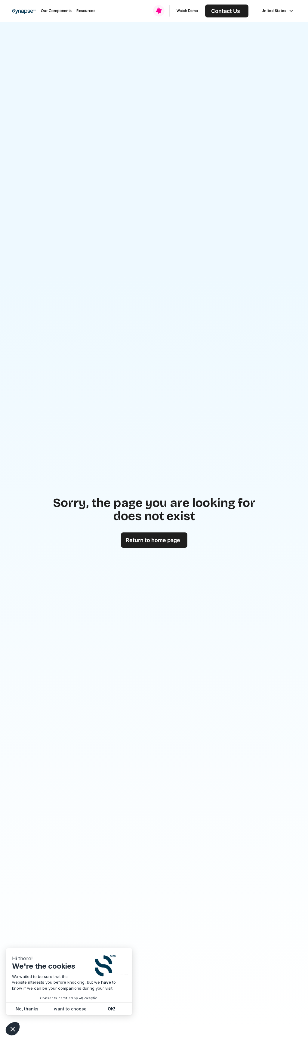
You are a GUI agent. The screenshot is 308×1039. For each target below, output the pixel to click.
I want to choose (69, 1008)
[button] (56, 11)
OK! (111, 1008)
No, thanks (27, 1008)
